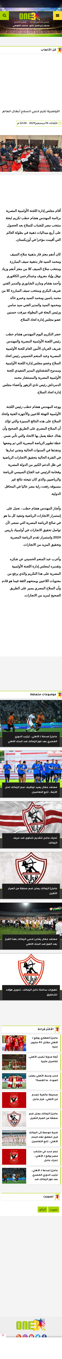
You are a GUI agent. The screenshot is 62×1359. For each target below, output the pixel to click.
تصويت (54, 1209)
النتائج (42, 1209)
